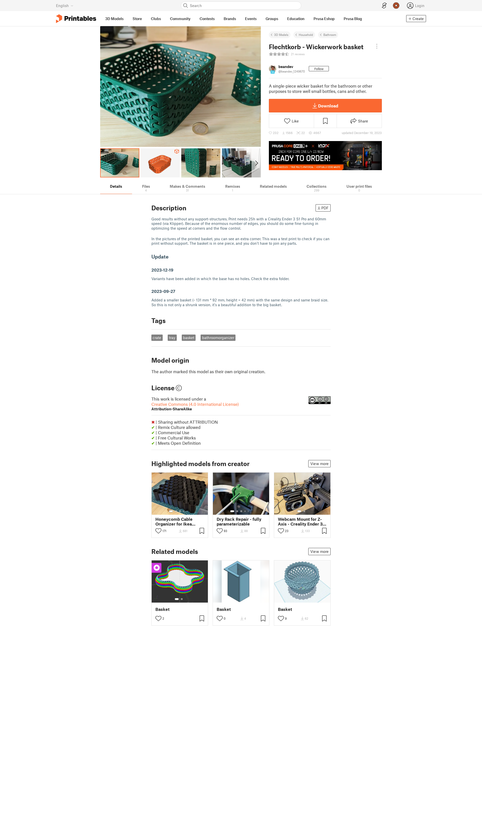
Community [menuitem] (180, 18)
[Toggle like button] (158, 531)
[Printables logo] (76, 18)
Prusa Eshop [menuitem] (324, 18)
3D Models (281, 34)
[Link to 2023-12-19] (176, 269)
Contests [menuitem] (207, 18)
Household (306, 34)
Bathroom (329, 34)
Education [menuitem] (296, 18)
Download (328, 105)
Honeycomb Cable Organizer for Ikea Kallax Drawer (174, 521)
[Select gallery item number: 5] (188, 511)
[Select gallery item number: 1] (171, 511)
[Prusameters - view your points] (396, 5)
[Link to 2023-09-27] (178, 291)
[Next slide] (256, 162)
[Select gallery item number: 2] (176, 511)
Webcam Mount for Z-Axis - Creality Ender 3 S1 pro (300, 521)
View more (319, 463)
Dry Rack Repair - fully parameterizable (239, 521)
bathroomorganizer (218, 337)
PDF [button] (325, 208)
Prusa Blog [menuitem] (353, 18)
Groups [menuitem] (272, 18)
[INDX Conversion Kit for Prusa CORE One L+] (325, 155)
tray (172, 337)
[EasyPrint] (384, 5)
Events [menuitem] (251, 18)
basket (188, 337)
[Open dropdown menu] (377, 46)
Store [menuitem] (137, 18)
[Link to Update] (171, 256)
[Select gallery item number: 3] (180, 511)
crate (157, 337)
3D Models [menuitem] (114, 18)
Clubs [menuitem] (156, 18)
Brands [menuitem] (230, 18)
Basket (162, 609)
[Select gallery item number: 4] (184, 511)
